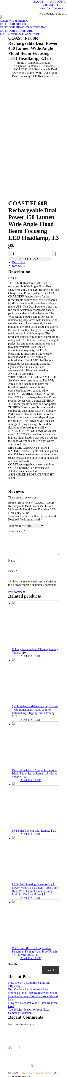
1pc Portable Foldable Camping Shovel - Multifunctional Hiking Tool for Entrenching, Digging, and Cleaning (35, 710)
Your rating (16, 525)
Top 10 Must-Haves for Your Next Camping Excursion (28, 1011)
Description (18, 262)
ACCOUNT (57, 1)
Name (12, 560)
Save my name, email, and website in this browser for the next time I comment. (32, 583)
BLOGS (38, 1)
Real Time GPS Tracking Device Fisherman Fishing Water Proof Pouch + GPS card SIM (34, 951)
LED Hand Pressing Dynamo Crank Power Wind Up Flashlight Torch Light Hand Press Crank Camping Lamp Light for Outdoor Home (35, 889)
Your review (16, 531)
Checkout (57, 8)
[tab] (35, 262)
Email (12, 571)
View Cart (45, 8)
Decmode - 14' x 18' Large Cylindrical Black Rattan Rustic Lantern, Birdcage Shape (34, 773)
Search (12, 964)
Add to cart (29, 259)
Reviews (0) (19, 265)
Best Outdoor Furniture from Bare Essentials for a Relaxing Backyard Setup (32, 991)
